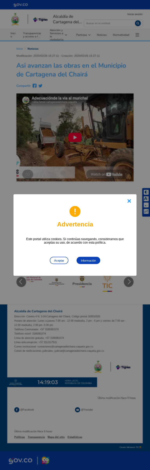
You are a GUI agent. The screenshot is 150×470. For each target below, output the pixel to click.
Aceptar (59, 260)
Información (88, 260)
